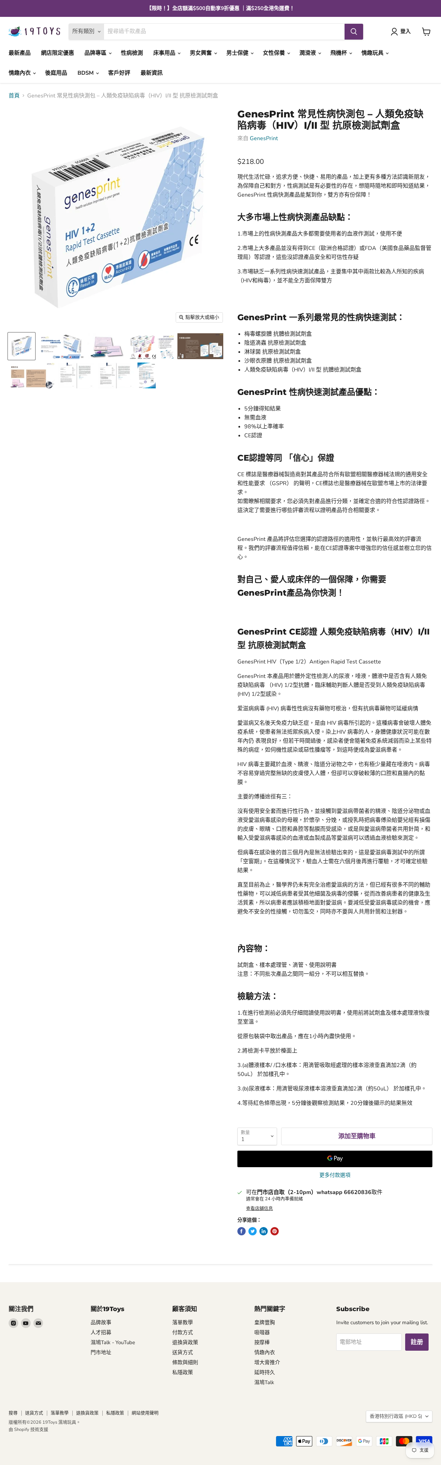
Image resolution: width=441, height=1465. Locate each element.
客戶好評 (119, 73)
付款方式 (182, 1332)
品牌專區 (96, 53)
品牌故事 (101, 1322)
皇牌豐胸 (264, 1322)
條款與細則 (185, 1362)
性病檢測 (132, 53)
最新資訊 (152, 73)
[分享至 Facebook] (241, 1231)
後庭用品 (56, 73)
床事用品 (165, 53)
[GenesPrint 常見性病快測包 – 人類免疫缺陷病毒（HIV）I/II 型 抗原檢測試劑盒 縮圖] (21, 346)
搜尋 (13, 1413)
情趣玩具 (373, 53)
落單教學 (182, 1322)
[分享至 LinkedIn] (263, 1231)
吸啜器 (262, 1332)
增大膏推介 (267, 1362)
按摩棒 (262, 1342)
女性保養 (274, 53)
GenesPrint (264, 138)
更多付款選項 (334, 1175)
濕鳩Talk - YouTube (113, 1342)
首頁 (14, 96)
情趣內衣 (20, 73)
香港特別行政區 (396, 1416)
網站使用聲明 (145, 1413)
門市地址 (101, 1352)
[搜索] (354, 32)
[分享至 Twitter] (252, 1231)
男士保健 (238, 53)
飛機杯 (339, 53)
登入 (405, 31)
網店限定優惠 (57, 53)
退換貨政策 (185, 1342)
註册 (417, 1342)
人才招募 (101, 1332)
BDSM (86, 73)
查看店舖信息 (259, 1208)
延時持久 (264, 1372)
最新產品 (20, 53)
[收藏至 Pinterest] (274, 1231)
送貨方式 (182, 1352)
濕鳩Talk (264, 1382)
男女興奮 (201, 53)
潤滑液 (308, 53)
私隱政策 (182, 1372)
